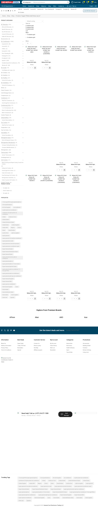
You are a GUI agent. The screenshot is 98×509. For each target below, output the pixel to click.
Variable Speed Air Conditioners (9, 63)
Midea (32, 64)
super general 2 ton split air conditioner (11, 238)
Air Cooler (3, 67)
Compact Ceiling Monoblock (8, 145)
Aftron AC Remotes (6, 27)
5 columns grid (31, 34)
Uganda (12, 297)
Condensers (4, 98)
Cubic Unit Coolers (6, 173)
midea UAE (5, 227)
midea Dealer (5, 219)
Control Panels (5, 115)
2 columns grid (30, 25)
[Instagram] (6, 10)
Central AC (26, 9)
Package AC (59, 9)
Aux (85, 317)
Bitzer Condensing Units (7, 110)
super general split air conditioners (10, 273)
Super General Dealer (7, 249)
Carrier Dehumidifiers (7, 120)
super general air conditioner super (10, 246)
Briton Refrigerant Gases (8, 140)
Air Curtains (21, 12)
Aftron (12, 317)
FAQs (54, 6)
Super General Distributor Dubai (10, 251)
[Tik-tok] (10, 10)
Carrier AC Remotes (7, 34)
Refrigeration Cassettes (7, 177)
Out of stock (7, 190)
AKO (61, 317)
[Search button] (68, 2)
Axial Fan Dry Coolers (7, 125)
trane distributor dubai (7, 292)
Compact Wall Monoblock (8, 147)
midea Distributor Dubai (8, 222)
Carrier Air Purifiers (6, 80)
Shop (37, 6)
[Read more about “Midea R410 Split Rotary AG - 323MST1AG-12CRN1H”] (93, 170)
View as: (28, 23)
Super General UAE (7, 281)
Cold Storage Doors (6, 93)
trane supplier (14, 294)
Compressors (4, 95)
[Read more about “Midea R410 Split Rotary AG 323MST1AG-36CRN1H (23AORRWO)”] (79, 298)
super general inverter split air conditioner (9, 257)
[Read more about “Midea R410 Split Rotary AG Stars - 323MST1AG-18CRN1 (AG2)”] (35, 67)
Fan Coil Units (4, 130)
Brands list (31, 6)
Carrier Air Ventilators (7, 85)
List (27, 31)
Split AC (20, 9)
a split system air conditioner (9, 210)
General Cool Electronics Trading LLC (53, 505)
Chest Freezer (5, 90)
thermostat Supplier (7, 286)
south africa (5, 233)
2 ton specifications (7, 204)
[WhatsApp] (1, 10)
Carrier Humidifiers (6, 135)
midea (4, 216)
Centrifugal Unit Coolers (7, 170)
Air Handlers (4, 75)
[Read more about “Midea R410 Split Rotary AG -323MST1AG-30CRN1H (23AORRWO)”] (64, 298)
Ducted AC (33, 9)
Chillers (3, 48)
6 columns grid (31, 37)
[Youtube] (8, 10)
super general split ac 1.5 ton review (11, 263)
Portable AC (66, 9)
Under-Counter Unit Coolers (8, 180)
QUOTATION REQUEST (90, 11)
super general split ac (7, 261)
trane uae (4, 297)
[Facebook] (4, 10)
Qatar (3, 230)
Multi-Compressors (6, 112)
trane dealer (5, 289)
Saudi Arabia (11, 230)
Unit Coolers (4, 160)
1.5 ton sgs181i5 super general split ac (11, 202)
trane (16, 286)
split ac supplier (15, 233)
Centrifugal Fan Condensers (8, 103)
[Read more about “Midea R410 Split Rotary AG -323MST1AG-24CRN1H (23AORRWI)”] (49, 298)
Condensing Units (6, 105)
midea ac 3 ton (12, 216)
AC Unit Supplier (6, 207)
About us (43, 6)
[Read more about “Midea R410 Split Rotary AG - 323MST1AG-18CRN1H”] (35, 298)
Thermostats (4, 152)
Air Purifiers (4, 78)
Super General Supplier (8, 278)
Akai (37, 317)
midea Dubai (5, 225)
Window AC (73, 9)
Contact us (61, 6)
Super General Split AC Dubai (9, 266)
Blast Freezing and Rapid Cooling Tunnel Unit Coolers (12, 163)
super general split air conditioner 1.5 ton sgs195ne (11, 270)
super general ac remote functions (10, 243)
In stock (6, 188)
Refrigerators (4, 150)
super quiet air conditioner (8, 284)
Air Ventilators (5, 82)
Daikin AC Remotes (6, 36)
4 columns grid (30, 29)
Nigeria (12, 227)
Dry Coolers (4, 122)
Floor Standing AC (49, 9)
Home (24, 6)
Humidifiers (4, 132)
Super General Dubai (7, 254)
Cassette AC (40, 9)
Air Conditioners (5, 41)
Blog (49, 6)
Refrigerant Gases (6, 137)
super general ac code (7, 241)
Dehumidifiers (5, 117)
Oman (19, 227)
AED (96, 6)
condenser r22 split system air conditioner (9, 213)
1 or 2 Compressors (6, 108)
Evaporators (4, 127)
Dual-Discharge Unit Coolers (8, 175)
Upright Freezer (5, 182)
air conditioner (17, 207)
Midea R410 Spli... (32, 62)
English (91, 6)
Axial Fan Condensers (7, 100)
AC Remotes (4, 24)
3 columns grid (30, 27)
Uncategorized (5, 157)
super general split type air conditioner (11, 276)
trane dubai (5, 294)
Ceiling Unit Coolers (6, 168)
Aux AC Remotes (6, 31)
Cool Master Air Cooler (7, 70)
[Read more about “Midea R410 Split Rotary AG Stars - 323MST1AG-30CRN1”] (64, 170)
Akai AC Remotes (6, 29)
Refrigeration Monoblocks (8, 142)
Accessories (4, 39)
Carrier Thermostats (7, 155)
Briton (2, 87)
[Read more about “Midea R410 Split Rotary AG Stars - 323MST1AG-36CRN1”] (79, 170)
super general (5, 235)
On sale (6, 193)
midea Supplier (15, 225)
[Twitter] (12, 10)
